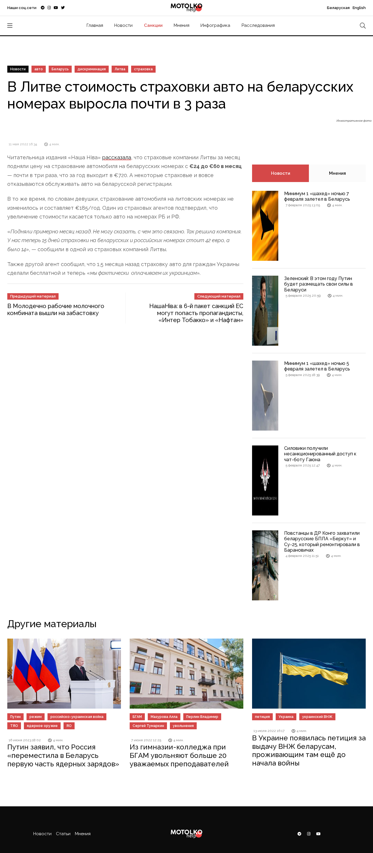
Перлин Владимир (202, 717)
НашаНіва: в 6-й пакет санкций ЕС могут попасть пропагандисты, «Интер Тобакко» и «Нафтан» (196, 313)
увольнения (183, 726)
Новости (123, 25)
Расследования (258, 25)
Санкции (153, 25)
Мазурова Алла (164, 717)
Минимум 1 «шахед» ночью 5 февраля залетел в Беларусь (317, 366)
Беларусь (60, 69)
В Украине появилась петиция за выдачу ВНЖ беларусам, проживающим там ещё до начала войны (309, 750)
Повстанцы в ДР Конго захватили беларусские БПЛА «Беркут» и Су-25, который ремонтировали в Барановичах (322, 541)
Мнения (181, 25)
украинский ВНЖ (317, 717)
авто (38, 69)
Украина (286, 717)
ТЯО (14, 726)
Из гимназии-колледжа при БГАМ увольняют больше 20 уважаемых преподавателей (179, 755)
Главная (95, 25)
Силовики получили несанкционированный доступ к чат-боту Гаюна (320, 453)
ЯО (69, 726)
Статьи (63, 833)
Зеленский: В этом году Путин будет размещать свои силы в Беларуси (318, 284)
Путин (15, 717)
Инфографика (215, 25)
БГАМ (137, 717)
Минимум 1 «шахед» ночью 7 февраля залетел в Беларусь (317, 196)
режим (35, 717)
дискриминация (92, 69)
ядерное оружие (42, 726)
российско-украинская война (76, 717)
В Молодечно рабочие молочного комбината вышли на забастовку (55, 310)
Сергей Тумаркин (148, 726)
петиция (262, 717)
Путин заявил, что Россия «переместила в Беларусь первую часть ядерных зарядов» (63, 755)
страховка (143, 69)
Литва (120, 69)
